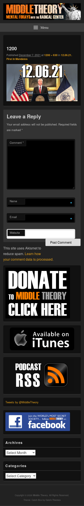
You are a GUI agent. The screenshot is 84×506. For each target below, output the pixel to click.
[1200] (42, 99)
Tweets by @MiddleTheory (22, 402)
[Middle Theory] (42, 18)
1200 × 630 (51, 55)
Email (13, 217)
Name (13, 201)
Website (15, 233)
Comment (17, 143)
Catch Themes (53, 499)
